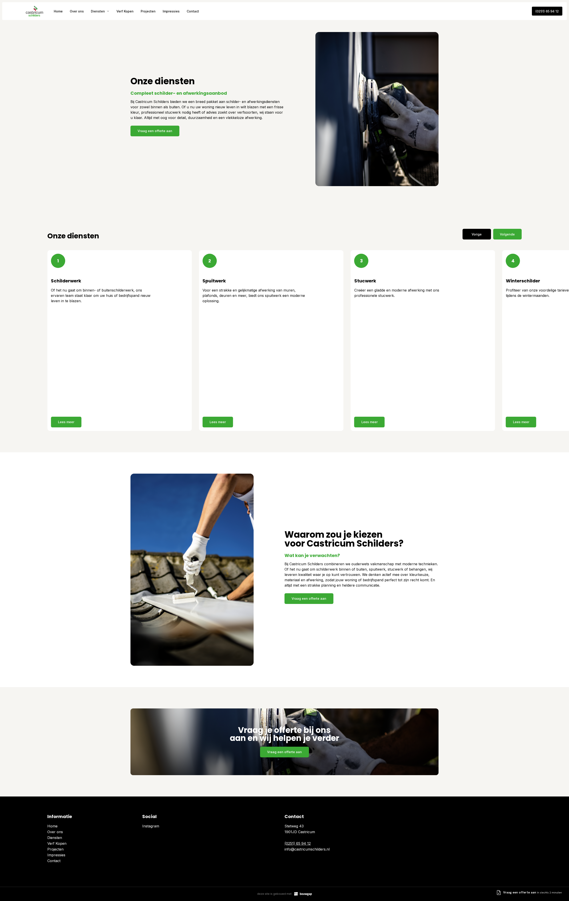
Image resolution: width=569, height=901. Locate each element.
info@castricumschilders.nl (307, 849)
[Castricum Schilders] (34, 11)
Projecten (148, 11)
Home (58, 11)
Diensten (98, 11)
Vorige (477, 234)
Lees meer (66, 422)
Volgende (507, 234)
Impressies (171, 11)
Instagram (150, 826)
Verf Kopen (125, 11)
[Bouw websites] (303, 894)
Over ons (77, 11)
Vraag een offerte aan (155, 131)
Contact (193, 11)
